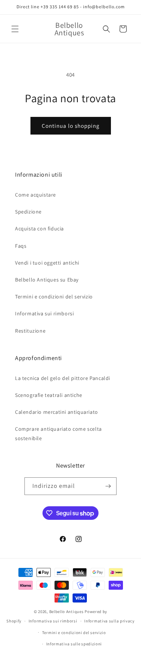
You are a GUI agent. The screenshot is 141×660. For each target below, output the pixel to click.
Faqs (20, 245)
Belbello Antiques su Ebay (47, 279)
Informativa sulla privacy (109, 621)
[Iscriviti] (108, 486)
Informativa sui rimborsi (44, 313)
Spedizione (28, 211)
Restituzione (30, 330)
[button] (15, 29)
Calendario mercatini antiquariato (56, 412)
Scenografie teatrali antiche (48, 395)
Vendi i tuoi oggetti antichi (47, 262)
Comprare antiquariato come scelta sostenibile (58, 433)
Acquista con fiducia (39, 228)
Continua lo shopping (71, 125)
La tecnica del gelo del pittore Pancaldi (62, 378)
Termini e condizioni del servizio (54, 296)
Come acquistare (35, 194)
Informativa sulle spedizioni (74, 643)
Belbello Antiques (66, 611)
